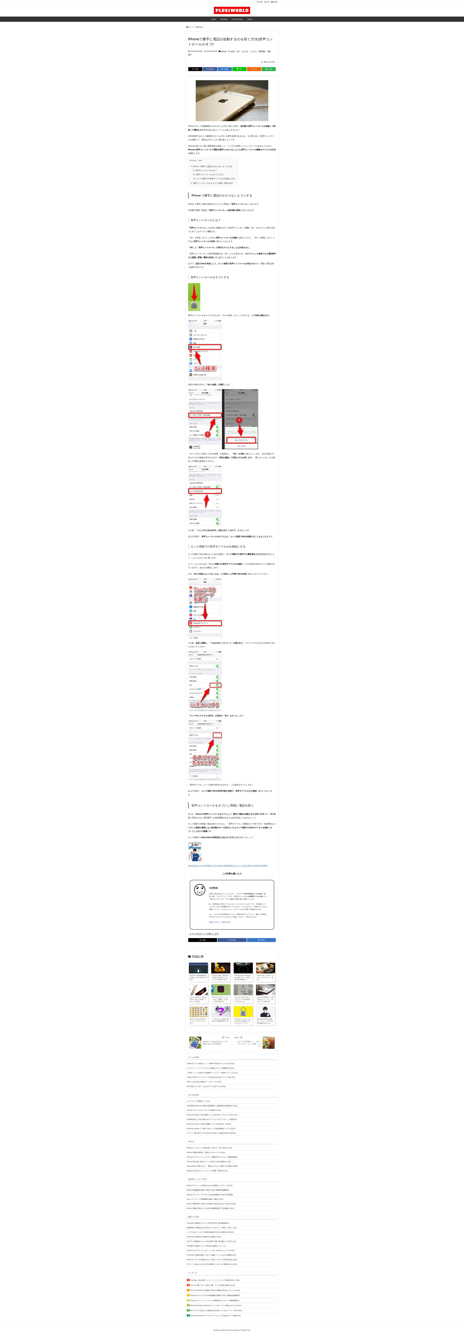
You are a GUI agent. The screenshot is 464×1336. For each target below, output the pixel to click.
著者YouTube (226, 922)
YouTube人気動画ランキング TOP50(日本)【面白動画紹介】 (208, 1223)
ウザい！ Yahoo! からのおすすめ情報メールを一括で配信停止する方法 (212, 1264)
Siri (238, 51)
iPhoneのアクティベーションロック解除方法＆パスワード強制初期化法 (212, 1157)
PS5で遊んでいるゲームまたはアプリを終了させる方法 (206, 1086)
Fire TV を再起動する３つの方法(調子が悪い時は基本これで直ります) (211, 1241)
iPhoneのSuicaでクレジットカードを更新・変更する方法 (207, 1171)
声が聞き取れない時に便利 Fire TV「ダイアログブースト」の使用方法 (212, 1119)
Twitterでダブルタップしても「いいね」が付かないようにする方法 (211, 1250)
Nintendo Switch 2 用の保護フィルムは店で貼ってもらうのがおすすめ (212, 1115)
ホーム (190, 27)
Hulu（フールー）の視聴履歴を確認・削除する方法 (205, 1199)
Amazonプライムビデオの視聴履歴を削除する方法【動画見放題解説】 (215, 1295)
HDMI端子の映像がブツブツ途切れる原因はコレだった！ (207, 1246)
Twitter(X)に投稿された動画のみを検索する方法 (204, 1237)
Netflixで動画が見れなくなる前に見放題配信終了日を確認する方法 (210, 1208)
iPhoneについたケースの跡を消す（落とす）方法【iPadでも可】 (210, 1148)
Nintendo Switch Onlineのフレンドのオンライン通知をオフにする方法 (215, 1305)
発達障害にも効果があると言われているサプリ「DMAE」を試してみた (212, 1228)
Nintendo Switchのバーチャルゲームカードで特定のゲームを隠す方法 (215, 1316)
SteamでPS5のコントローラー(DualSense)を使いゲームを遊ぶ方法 (211, 1077)
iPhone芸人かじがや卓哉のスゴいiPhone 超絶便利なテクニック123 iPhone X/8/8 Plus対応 (227, 865)
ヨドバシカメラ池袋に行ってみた (198, 1101)
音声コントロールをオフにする (208, 174)
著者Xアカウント (214, 922)
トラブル (244, 51)
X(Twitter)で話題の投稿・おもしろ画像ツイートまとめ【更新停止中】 (212, 1255)
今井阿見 (213, 888)
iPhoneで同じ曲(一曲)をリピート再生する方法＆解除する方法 (209, 1162)
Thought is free (245, 1330)
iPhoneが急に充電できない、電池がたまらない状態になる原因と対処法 (212, 1166)
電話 (269, 51)
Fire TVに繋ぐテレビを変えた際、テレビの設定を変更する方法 (212, 1285)
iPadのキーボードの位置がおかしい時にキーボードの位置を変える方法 (212, 1260)
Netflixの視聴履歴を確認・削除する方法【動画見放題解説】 (208, 1190)
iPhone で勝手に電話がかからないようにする (211, 166)
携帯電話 (262, 51)
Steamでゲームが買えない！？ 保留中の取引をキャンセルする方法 (210, 1063)
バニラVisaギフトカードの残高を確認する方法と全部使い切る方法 (210, 1232)
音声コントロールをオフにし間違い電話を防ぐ (212, 183)
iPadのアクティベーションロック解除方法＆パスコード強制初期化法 (214, 1300)
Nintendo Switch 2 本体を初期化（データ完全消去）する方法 (209, 1124)
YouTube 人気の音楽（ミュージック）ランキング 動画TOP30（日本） (215, 1280)
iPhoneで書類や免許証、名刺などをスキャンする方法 (206, 1152)
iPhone (200, 27)
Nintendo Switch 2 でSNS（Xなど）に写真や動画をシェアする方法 (211, 1128)
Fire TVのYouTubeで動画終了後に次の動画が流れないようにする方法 (215, 1290)
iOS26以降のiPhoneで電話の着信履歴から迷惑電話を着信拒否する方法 (212, 1106)
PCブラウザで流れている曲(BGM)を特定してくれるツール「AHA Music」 (216, 1310)
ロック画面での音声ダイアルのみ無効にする (214, 178)
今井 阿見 (271, 62)
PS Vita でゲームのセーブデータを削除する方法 (204, 1110)
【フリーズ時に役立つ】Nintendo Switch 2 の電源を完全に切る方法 (211, 1133)
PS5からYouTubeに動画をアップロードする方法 (204, 1082)
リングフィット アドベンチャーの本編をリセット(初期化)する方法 (210, 1068)
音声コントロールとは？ (205, 170)
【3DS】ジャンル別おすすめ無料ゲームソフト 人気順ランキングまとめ (212, 1073)
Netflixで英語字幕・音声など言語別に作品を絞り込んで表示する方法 (211, 1204)
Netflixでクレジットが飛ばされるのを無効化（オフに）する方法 (210, 1185)
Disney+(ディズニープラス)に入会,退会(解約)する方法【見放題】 (210, 1195)
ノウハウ (253, 51)
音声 (189, 54)
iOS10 (232, 51)
